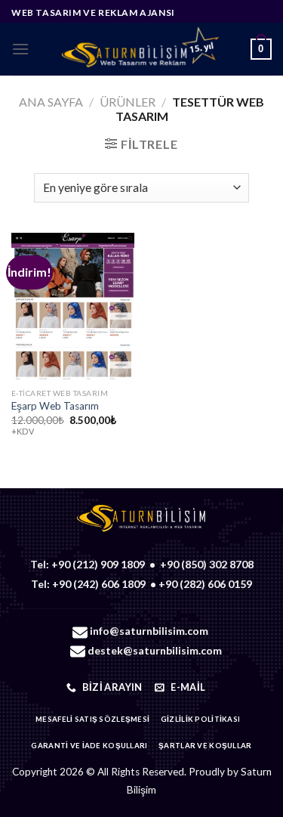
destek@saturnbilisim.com (155, 650)
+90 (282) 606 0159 (205, 583)
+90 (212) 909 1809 (98, 564)
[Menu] (20, 48)
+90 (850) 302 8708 (207, 564)
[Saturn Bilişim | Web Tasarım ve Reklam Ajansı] (140, 49)
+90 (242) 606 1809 (99, 583)
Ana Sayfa (51, 101)
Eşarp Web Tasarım (55, 406)
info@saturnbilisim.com (149, 630)
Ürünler (127, 101)
